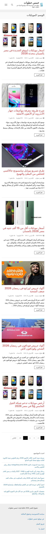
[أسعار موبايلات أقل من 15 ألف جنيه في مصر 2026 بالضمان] (23, 213)
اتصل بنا (41, 529)
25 (20, 438)
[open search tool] (12, 5)
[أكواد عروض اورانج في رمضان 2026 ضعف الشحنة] (23, 273)
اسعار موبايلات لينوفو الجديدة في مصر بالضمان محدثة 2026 (24, 52)
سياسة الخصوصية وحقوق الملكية (32, 514)
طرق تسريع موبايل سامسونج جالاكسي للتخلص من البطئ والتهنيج (23, 172)
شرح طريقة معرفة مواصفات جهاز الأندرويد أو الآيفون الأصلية (26, 112)
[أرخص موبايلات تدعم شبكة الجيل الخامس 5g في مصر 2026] (23, 388)
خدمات (18, 353)
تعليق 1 (11, 58)
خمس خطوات (31, 2)
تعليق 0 (11, 118)
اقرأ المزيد (39, 75)
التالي (14, 438)
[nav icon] (6, 5)
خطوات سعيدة (39, 296)
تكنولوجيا (18, 58)
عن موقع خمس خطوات (35, 519)
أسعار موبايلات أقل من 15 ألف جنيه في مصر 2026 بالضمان (23, 230)
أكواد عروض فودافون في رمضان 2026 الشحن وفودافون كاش (23, 347)
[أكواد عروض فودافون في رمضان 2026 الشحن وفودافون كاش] (23, 330)
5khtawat (39, 235)
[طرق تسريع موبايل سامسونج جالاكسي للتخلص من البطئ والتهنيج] (23, 155)
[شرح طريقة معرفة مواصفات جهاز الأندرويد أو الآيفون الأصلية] (23, 95)
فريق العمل (40, 524)
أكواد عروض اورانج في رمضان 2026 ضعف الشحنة (24, 290)
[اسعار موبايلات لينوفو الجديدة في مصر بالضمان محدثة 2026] (23, 35)
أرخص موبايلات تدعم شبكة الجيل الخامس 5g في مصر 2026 (26, 404)
